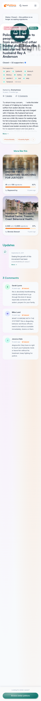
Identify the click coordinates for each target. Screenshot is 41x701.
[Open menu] (35, 5)
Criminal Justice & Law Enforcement (11, 28)
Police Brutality (9, 139)
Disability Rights (23, 139)
